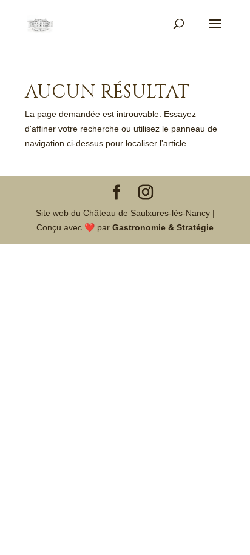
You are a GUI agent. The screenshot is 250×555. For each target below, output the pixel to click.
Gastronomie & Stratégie (163, 227)
